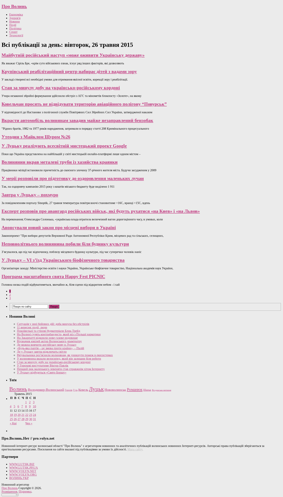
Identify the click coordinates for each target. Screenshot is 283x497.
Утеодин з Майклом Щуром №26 (36, 136)
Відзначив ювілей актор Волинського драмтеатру (49, 341)
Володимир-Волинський (46, 390)
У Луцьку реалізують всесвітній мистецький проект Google (64, 145)
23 (30, 414)
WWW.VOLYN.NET (22, 471)
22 (26, 414)
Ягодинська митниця (161, 390)
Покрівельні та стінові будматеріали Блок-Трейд (48, 330)
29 (26, 419)
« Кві (13, 423)
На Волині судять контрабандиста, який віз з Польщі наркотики (59, 334)
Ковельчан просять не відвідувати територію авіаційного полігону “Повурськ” (84, 104)
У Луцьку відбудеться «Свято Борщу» (41, 372)
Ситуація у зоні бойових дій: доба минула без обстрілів (53, 324)
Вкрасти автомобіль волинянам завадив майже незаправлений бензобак (77, 120)
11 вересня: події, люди (32, 327)
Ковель (83, 390)
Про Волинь (14, 6)
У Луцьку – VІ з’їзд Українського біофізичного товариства (63, 260)
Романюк (134, 389)
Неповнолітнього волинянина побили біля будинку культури (65, 243)
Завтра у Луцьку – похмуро (30, 194)
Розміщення (9, 491)
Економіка (16, 14)
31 (34, 419)
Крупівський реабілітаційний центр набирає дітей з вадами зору (69, 71)
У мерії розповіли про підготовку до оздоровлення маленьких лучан (73, 178)
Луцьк (96, 389)
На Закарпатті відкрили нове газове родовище (47, 337)
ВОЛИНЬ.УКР (19, 478)
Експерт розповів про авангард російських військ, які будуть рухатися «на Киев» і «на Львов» (101, 211)
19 (15, 414)
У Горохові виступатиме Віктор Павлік (42, 365)
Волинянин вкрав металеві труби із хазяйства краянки (60, 162)
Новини (14, 21)
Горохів (68, 390)
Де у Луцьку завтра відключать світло (42, 351)
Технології (16, 35)
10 (34, 406)
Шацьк (147, 390)
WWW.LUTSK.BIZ (21, 464)
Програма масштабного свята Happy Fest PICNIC (53, 276)
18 (11, 414)
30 (30, 419)
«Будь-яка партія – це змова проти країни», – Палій (50, 348)
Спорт (13, 32)
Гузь (75, 390)
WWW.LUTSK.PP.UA (23, 467)
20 (19, 414)
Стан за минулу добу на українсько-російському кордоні (61, 87)
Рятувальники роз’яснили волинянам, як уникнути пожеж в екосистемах (65, 355)
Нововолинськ (115, 390)
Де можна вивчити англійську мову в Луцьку (46, 344)
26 (15, 419)
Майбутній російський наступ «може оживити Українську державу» (73, 55)
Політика (15, 28)
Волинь (18, 389)
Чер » (28, 423)
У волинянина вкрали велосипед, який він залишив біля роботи (59, 358)
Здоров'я (14, 18)
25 (11, 419)
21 (22, 414)
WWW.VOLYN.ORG (23, 474)
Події (12, 25)
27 (19, 419)
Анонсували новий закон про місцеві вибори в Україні (59, 227)
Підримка (25, 491)
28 (22, 419)
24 (34, 414)
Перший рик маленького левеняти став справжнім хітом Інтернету (61, 369)
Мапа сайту (134, 449)
